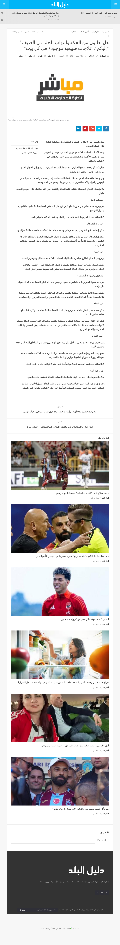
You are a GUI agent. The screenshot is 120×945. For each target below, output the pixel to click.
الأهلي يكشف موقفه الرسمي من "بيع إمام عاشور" (84, 619)
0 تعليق (61, 56)
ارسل (50, 56)
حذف (21, 56)
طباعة (40, 56)
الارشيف (95, 32)
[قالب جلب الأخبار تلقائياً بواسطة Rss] (56, 928)
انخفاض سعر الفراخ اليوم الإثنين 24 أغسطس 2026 (42, 13)
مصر (58, 17)
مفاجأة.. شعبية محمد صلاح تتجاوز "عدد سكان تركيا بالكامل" (80, 809)
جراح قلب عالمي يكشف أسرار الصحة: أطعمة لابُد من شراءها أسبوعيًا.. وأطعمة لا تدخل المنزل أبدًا (62, 682)
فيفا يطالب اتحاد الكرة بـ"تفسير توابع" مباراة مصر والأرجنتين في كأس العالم (72, 556)
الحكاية (74, 32)
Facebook (101, 840)
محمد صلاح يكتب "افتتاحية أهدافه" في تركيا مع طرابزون (82, 493)
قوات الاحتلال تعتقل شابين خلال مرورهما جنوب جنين (25, 150)
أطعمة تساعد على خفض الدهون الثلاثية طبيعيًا (101, 13)
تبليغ (30, 56)
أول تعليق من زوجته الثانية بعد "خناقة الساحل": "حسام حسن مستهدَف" (74, 745)
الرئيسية (105, 32)
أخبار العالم (84, 32)
